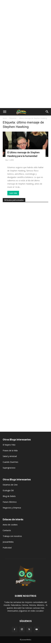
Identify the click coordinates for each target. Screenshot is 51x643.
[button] (4, 111)
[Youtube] (36, 629)
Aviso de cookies (10, 524)
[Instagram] (22, 629)
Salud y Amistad (10, 456)
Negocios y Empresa (12, 507)
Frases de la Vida (10, 450)
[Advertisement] (25, 27)
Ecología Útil (8, 490)
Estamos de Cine (10, 484)
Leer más (13, 193)
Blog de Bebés (9, 496)
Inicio (5, 118)
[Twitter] (29, 629)
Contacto (7, 530)
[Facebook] (14, 629)
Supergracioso (9, 467)
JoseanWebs (8, 542)
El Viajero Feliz (9, 444)
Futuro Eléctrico (10, 502)
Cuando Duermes (10, 462)
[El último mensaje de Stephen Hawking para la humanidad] (25, 144)
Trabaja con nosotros (12, 536)
